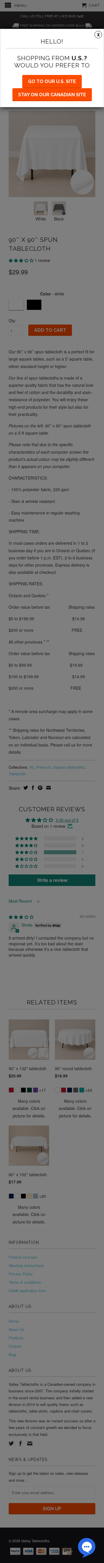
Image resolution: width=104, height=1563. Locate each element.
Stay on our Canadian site (52, 94)
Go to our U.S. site (52, 81)
